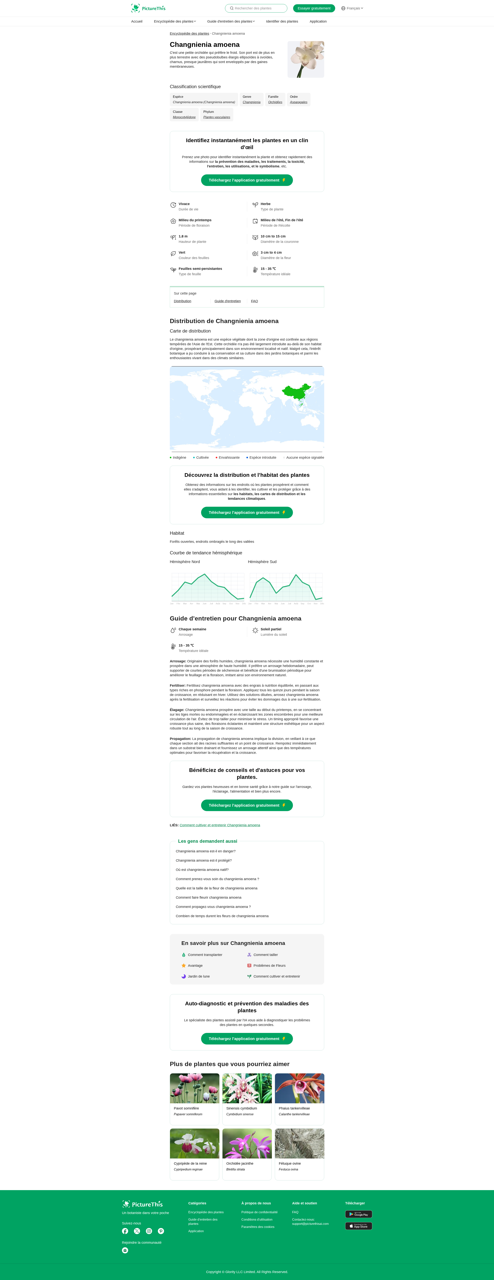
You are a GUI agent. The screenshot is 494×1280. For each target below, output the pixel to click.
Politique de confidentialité (259, 1212)
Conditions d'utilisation (256, 1219)
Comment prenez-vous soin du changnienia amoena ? (217, 879)
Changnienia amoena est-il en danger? (206, 851)
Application (318, 21)
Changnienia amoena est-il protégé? (204, 860)
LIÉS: (215, 825)
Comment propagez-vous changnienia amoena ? (213, 907)
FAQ (295, 1212)
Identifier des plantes (282, 21)
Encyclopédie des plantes (189, 33)
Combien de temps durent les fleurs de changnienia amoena (222, 916)
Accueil (136, 21)
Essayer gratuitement (314, 8)
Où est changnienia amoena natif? (202, 870)
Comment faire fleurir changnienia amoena (208, 897)
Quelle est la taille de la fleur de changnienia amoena (216, 888)
